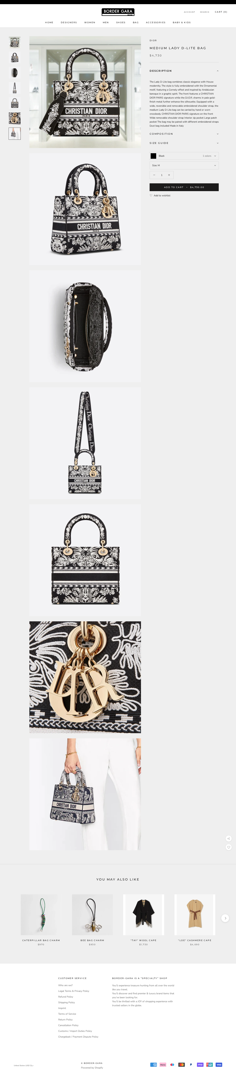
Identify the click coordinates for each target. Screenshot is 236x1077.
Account (189, 12)
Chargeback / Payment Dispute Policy (78, 1036)
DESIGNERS (69, 22)
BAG (136, 22)
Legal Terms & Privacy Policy (73, 991)
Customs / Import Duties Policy (75, 1031)
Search (204, 12)
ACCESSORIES (156, 22)
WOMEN (90, 22)
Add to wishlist (162, 195)
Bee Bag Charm (92, 940)
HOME (49, 22)
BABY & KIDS (182, 22)
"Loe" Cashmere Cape (194, 940)
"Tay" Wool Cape (144, 940)
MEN (106, 22)
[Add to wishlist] (229, 847)
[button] (184, 71)
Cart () (221, 12)
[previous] (11, 918)
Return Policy (65, 1019)
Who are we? (65, 985)
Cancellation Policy (68, 1025)
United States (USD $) (23, 1065)
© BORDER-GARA (92, 1063)
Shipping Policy (66, 1002)
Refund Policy (65, 996)
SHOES (121, 22)
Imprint (62, 1008)
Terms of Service (67, 1014)
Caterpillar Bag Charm (41, 940)
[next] (225, 918)
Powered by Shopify (92, 1067)
